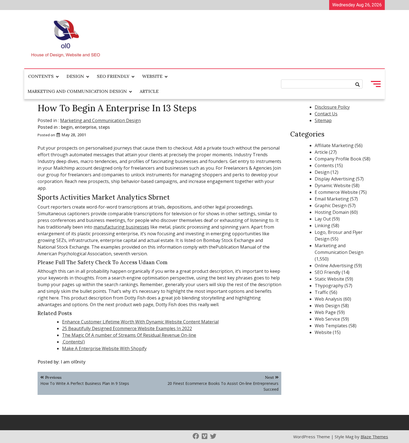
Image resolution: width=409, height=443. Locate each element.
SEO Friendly (113, 76)
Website (152, 76)
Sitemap (323, 120)
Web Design (327, 306)
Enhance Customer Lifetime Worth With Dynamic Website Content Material (140, 322)
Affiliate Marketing (334, 145)
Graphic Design (331, 205)
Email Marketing (332, 199)
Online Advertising (334, 266)
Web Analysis (328, 299)
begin (67, 127)
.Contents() (73, 342)
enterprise (85, 127)
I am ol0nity (73, 362)
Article (149, 91)
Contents (41, 76)
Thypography (329, 286)
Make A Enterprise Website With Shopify (104, 348)
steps (104, 127)
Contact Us (326, 114)
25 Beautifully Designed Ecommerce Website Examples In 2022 (127, 328)
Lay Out (323, 219)
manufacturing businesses (121, 227)
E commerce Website (336, 192)
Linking (322, 225)
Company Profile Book (338, 159)
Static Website (329, 279)
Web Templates (331, 326)
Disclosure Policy (332, 107)
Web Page (325, 312)
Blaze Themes (374, 436)
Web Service (327, 319)
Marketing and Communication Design (77, 91)
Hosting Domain (332, 212)
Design (75, 76)
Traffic (321, 292)
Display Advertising (335, 179)
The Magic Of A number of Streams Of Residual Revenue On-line (129, 335)
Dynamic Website (333, 185)
